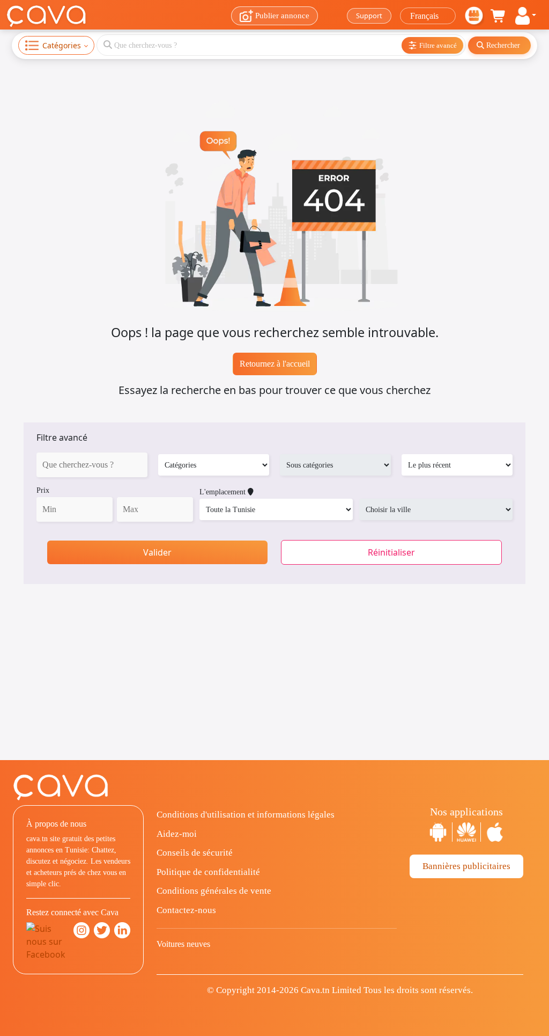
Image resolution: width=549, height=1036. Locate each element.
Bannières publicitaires (466, 866)
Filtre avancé (61, 437)
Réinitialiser (391, 552)
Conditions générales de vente (214, 891)
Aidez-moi (177, 834)
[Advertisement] (274, 685)
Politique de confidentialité (208, 872)
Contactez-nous (186, 910)
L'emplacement (223, 492)
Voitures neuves (183, 944)
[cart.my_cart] (499, 16)
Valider (157, 552)
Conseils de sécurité (195, 853)
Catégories (61, 45)
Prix (42, 490)
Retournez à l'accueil (275, 363)
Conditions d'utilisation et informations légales (246, 814)
